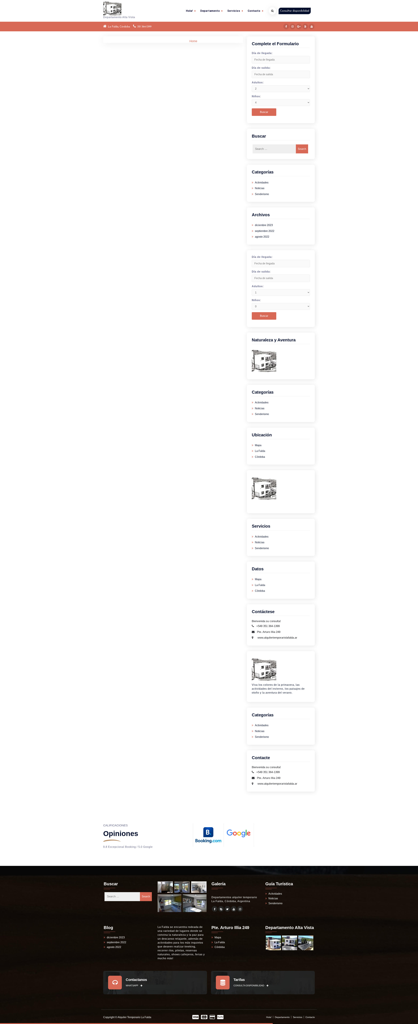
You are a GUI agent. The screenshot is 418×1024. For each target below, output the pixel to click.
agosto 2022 (262, 236)
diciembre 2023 (264, 225)
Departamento (210, 10)
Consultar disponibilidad (294, 11)
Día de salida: (261, 67)
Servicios (233, 10)
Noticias (259, 188)
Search (302, 149)
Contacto (254, 10)
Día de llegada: (262, 53)
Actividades (261, 182)
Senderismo (262, 194)
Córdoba (260, 456)
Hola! (189, 10)
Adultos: (258, 82)
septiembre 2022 (264, 231)
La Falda (260, 451)
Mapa (258, 445)
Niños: (256, 96)
